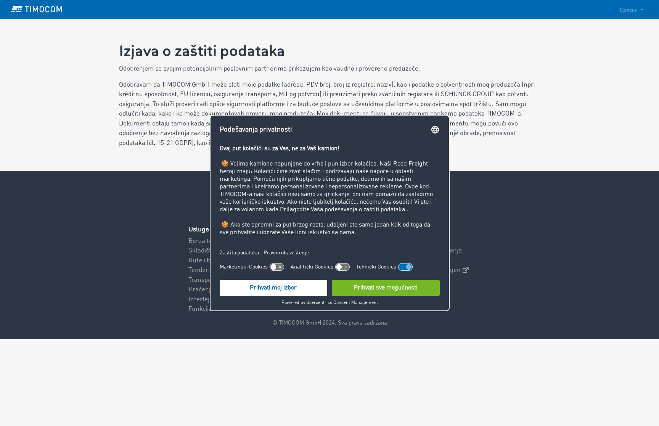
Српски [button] (629, 10)
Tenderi (199, 270)
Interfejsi (201, 299)
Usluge (198, 229)
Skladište (201, 251)
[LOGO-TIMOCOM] (36, 10)
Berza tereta (206, 241)
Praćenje (201, 289)
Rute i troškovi (208, 260)
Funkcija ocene (209, 309)
